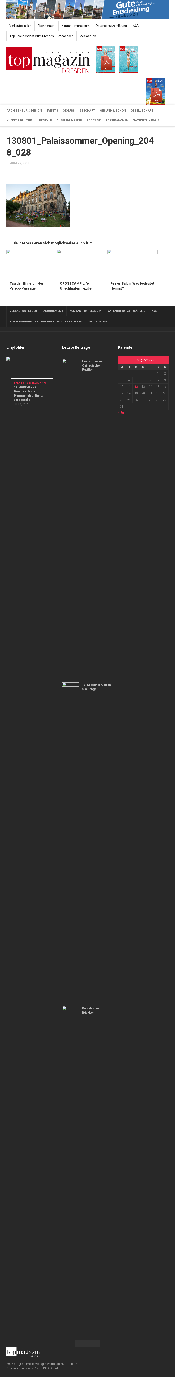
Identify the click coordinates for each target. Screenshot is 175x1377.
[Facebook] (159, 1351)
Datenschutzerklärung (111, 25)
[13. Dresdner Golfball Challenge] (70, 842)
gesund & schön (113, 110)
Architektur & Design (24, 110)
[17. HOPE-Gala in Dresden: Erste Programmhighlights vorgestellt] (31, 371)
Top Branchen (116, 120)
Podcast (93, 120)
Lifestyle (44, 120)
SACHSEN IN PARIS (146, 120)
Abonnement (46, 25)
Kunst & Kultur (19, 120)
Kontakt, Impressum (76, 25)
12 (136, 386)
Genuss (69, 110)
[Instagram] (166, 1351)
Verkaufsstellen (20, 25)
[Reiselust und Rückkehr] (70, 1165)
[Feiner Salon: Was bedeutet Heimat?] (132, 264)
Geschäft (87, 110)
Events (52, 110)
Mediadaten (88, 36)
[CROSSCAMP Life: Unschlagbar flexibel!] (82, 264)
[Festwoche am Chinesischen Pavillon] (70, 518)
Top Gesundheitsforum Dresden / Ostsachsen (41, 36)
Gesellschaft (142, 110)
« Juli (121, 412)
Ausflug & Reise (69, 120)
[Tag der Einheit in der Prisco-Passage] (31, 264)
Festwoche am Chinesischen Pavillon (92, 365)
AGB (136, 25)
